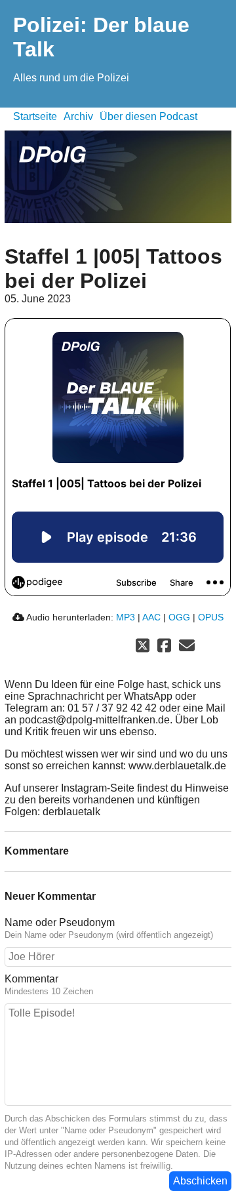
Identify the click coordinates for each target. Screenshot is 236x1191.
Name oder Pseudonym (60, 922)
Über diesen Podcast (148, 116)
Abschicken (200, 1180)
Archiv (78, 116)
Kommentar (31, 978)
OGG (179, 617)
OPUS (211, 617)
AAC (151, 617)
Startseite (35, 116)
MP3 (125, 617)
